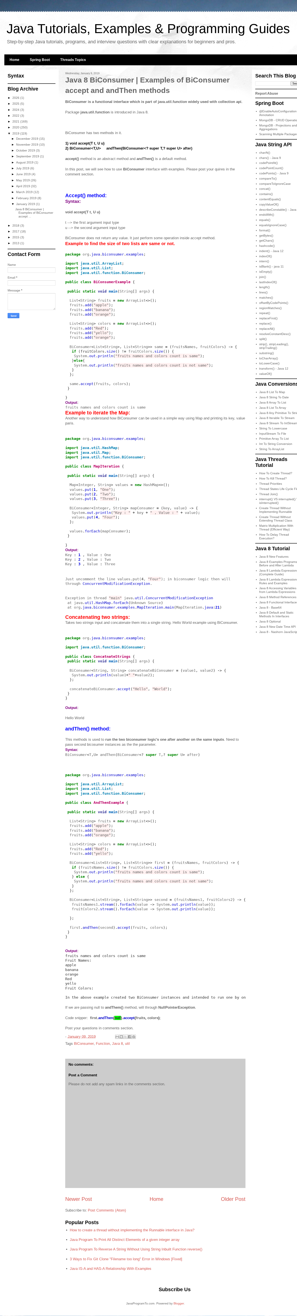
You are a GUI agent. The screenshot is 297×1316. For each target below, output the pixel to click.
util (127, 1044)
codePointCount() (271, 168)
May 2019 (23, 180)
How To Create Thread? (275, 473)
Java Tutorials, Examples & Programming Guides (148, 28)
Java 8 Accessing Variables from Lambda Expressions (277, 590)
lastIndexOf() (268, 282)
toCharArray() (268, 358)
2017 (16, 231)
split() (263, 339)
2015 (16, 237)
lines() (263, 292)
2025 (16, 103)
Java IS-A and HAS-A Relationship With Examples (110, 1269)
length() (264, 287)
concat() (264, 188)
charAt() (264, 152)
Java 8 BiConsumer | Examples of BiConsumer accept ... (34, 212)
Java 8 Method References (277, 597)
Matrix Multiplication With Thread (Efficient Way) (276, 527)
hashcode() (267, 245)
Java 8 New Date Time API (277, 626)
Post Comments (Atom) (107, 1210)
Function (103, 1044)
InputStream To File (272, 433)
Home (14, 60)
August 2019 (25, 162)
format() (264, 230)
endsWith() (266, 214)
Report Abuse (266, 93)
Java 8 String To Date (274, 397)
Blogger (179, 1303)
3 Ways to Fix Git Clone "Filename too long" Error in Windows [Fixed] (126, 1259)
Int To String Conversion (275, 444)
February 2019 (26, 198)
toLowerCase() (269, 363)
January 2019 (26, 204)
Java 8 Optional (270, 621)
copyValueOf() (269, 204)
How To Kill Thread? (273, 478)
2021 (16, 121)
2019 (16, 133)
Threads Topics (73, 60)
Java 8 (117, 1044)
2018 (16, 225)
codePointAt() (268, 163)
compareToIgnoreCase (275, 183)
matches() (266, 297)
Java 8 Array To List (272, 402)
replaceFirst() (268, 318)
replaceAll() (267, 328)
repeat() (264, 313)
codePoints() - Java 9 (274, 173)
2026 (16, 97)
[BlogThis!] (121, 1037)
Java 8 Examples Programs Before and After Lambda (278, 563)
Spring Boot (40, 60)
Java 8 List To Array (272, 407)
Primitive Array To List (274, 438)
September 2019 (28, 156)
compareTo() (268, 178)
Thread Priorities (270, 483)
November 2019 (27, 144)
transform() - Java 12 (273, 368)
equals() (264, 220)
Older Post (233, 1199)
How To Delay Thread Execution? (274, 536)
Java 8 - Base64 (270, 607)
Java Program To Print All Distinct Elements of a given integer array (125, 1240)
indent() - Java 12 (271, 251)
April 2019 (23, 186)
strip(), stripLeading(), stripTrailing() (274, 346)
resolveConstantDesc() (275, 334)
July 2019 (23, 168)
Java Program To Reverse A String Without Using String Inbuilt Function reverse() (136, 1249)
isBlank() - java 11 (271, 266)
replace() (265, 323)
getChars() (266, 240)
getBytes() (266, 235)
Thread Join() (268, 494)
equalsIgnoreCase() (273, 225)
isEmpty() (265, 271)
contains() (266, 194)
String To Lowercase (273, 428)
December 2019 (27, 138)
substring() (266, 353)
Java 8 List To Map (272, 392)
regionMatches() (270, 308)
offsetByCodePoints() (273, 303)
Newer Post (78, 1199)
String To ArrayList (271, 449)
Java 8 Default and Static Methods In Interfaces (276, 614)
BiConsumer (84, 1044)
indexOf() (265, 256)
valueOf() (265, 373)
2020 (16, 127)
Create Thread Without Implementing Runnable (275, 509)
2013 (16, 243)
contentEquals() (270, 199)
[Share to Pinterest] (134, 1037)
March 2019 (24, 192)
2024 (16, 109)
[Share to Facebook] (129, 1037)
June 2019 (24, 174)
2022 (16, 115)
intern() (264, 261)
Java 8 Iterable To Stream (277, 418)
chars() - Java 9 (270, 158)
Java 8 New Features (274, 556)
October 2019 (26, 150)
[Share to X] (125, 1037)
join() (262, 277)
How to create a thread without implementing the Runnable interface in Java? (132, 1230)
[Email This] (117, 1037)
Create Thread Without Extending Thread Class (275, 518)
